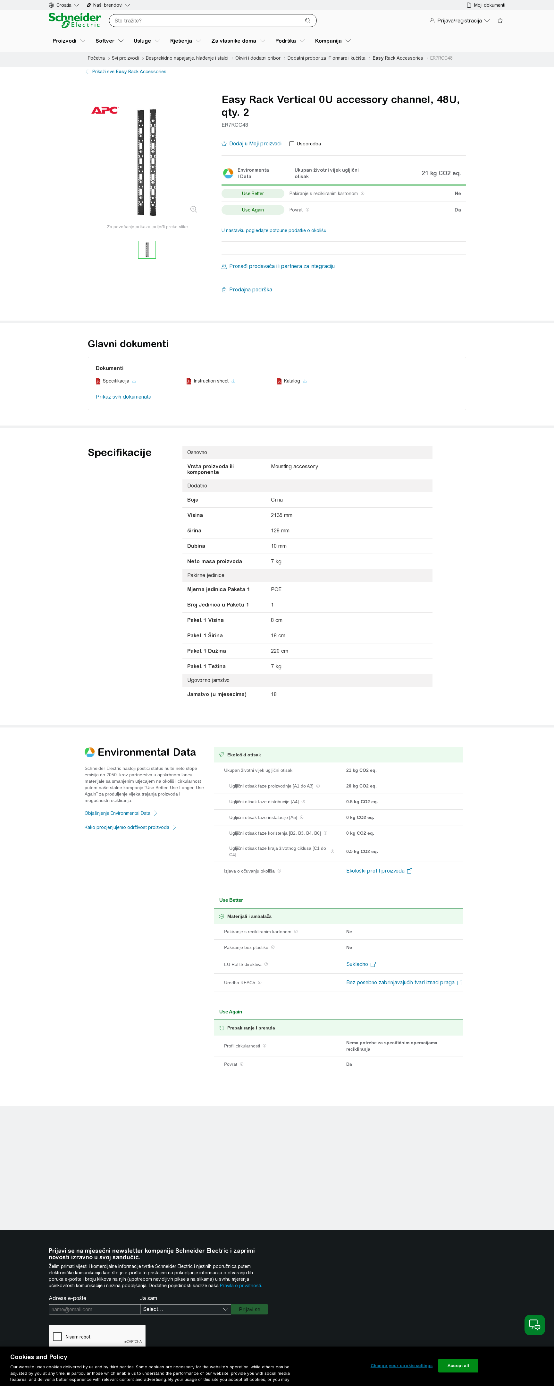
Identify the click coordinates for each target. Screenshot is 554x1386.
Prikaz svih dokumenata (123, 397)
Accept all (458, 1365)
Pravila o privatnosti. (241, 1285)
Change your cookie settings (402, 1365)
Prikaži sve (129, 71)
